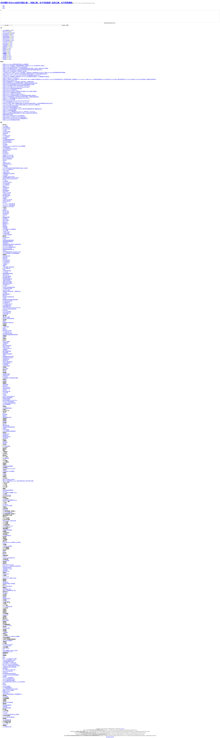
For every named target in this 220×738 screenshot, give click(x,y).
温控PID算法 (5, 509)
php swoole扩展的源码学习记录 (9, 660)
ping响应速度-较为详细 (7, 288)
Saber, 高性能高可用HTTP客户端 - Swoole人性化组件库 (14, 681)
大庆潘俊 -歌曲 (6, 326)
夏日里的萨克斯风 (6, 374)
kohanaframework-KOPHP (8, 644)
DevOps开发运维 (6, 40)
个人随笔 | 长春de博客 (7, 234)
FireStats (4, 393)
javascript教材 (5, 126)
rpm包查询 (5, 292)
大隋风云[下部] (6, 573)
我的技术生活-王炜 (6, 150)
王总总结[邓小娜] (6, 194)
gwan (4, 656)
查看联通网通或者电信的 (8, 273)
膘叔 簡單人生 (5, 223)
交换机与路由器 (6, 37)
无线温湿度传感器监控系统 (8, 240)
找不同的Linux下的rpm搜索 (8, 206)
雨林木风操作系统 (6, 388)
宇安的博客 (5, 218)
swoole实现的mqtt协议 (7, 726)
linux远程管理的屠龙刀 (7, 408)
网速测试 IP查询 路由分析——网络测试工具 (12, 291)
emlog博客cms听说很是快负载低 (9, 402)
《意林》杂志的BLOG (7, 348)
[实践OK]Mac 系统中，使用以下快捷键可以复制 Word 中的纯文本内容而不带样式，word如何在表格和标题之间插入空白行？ (28, 103)
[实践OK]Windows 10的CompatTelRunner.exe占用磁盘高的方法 (15, 118)
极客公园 (4, 597)
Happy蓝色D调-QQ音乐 (7, 333)
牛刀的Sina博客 (6, 429)
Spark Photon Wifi (6, 571)
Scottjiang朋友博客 (6, 446)
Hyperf (4, 682)
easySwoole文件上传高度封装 (8, 717)
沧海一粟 (4, 202)
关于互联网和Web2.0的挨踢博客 (9, 229)
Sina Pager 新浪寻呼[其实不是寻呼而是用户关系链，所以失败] (15, 168)
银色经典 (4, 57)
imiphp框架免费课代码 (7, 687)
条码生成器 (5, 310)
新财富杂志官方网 (6, 598)
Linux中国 (5, 285)
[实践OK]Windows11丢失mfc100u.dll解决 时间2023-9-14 (14, 94)
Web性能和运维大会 (7, 535)
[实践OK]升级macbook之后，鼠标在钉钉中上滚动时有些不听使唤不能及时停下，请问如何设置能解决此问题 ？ (25, 73)
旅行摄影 (4, 443)
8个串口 (4, 238)
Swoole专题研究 (6, 30)
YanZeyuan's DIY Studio (7, 248)
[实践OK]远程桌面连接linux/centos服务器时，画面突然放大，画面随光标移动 (18, 81)
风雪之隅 (4, 160)
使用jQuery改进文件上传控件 (8, 479)
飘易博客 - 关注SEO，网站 (8, 156)
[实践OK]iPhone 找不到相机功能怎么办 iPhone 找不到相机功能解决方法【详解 (18, 84)
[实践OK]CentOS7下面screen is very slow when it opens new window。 (16, 87)
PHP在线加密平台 (6, 302)
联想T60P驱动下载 (6, 391)
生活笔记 (4, 56)
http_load (4, 179)
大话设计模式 (5, 133)
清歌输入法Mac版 (6, 691)
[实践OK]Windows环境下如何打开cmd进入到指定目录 (13, 115)
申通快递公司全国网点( (7, 353)
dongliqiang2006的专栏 (7, 142)
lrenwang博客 (5, 230)
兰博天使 (4, 428)
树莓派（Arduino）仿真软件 (8, 690)
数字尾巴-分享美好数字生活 (8, 296)
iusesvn (4, 554)
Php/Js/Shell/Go (6, 33)
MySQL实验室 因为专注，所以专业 (10, 148)
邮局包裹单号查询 (6, 277)
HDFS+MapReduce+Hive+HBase (9, 468)
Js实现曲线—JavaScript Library (9, 176)
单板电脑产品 (5, 242)
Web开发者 (5, 214)
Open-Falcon (5, 672)
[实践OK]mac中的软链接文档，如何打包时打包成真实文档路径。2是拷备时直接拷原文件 (21, 96)
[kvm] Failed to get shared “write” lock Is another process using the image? (16, 100)
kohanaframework (6, 601)
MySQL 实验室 (6, 170)
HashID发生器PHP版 (7, 719)
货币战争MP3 (5, 360)
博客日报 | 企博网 (6, 317)
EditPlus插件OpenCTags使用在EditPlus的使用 (12, 542)
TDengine (4, 684)
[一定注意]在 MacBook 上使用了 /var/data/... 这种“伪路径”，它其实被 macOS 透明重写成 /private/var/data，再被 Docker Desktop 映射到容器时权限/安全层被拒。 (34, 72)
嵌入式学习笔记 (6, 212)
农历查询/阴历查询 (6, 398)
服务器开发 (5, 138)
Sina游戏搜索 (5, 364)
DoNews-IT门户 (6, 576)
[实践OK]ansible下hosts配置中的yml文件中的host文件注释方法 (15, 66)
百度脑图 (4, 676)
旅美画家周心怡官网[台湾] (8, 322)
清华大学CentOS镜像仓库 (8, 702)
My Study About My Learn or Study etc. (10, 178)
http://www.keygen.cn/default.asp (9, 396)
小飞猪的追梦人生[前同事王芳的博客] (10, 377)
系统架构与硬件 (6, 36)
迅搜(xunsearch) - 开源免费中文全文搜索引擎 (12, 566)
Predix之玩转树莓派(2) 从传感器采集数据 (11, 253)
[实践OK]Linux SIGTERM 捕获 (9, 99)
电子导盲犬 (5, 151)
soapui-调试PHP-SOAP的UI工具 (9, 669)
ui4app (4, 405)
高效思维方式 (5, 435)
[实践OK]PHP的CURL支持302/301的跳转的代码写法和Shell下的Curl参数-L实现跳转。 (20, 91)
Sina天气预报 (5, 392)
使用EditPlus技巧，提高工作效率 (9, 520)
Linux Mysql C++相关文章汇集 (9, 203)
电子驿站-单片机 (6, 237)
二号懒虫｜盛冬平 (6, 231)
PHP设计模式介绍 (6, 127)
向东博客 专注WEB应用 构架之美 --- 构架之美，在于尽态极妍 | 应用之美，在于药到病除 (36, 3)
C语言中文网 (5, 314)
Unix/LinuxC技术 (6, 32)
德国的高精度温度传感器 (8, 241)
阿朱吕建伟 (5, 593)
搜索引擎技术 (5, 44)
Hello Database (5, 191)
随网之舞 (4, 225)
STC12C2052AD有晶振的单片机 (9, 247)
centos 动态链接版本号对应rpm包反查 (10, 688)
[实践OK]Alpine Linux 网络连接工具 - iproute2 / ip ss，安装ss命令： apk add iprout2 (19, 111)
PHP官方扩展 (5, 614)
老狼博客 (4, 198)
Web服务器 (5, 45)
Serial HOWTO (6, 152)
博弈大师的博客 (6, 425)
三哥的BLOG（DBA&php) (8, 155)
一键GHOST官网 (6, 628)
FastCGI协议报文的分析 (7, 606)
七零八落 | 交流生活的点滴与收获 (9, 308)
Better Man (5, 329)
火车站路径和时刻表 (7, 270)
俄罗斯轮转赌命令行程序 (8, 114)
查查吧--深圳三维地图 (7, 281)
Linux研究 (5, 130)
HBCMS (4, 134)
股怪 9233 (5, 424)
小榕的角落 (5, 706)
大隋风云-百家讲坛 (6, 280)
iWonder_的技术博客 (7, 311)
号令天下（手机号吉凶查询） (9, 401)
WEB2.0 (4, 31)
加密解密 (4, 52)
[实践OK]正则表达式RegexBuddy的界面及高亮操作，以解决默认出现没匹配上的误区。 (20, 83)
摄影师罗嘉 (5, 442)
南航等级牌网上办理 (7, 417)
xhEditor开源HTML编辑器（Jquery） (10, 492)
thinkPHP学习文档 (6, 128)
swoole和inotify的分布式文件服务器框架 (11, 674)
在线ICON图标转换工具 (7, 361)
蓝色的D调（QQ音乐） (7, 330)
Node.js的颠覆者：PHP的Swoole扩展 (10, 650)
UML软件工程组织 (6, 131)
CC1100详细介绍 (6, 136)
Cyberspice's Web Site (7, 495)
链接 (1, 122)
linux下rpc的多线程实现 (7, 512)
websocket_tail (5, 711)
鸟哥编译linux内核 (6, 162)
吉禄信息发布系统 (6, 363)
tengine (4, 657)
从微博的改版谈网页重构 (8, 466)
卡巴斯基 (4, 380)
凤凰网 (4, 337)
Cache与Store (5, 42)
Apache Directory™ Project (8, 525)
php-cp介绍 (5, 713)
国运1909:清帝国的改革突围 (8, 318)
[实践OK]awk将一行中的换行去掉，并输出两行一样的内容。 (15, 71)
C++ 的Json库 (5, 272)
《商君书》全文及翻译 (7, 546)
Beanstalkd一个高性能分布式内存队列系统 (11, 665)
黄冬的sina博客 (6, 219)
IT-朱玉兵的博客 (6, 233)
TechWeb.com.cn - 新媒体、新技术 (9, 578)
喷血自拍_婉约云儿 (7, 436)
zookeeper (4, 556)
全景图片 (4, 474)
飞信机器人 (5, 264)
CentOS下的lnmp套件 (7, 645)
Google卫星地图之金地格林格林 (9, 431)
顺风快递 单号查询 (6, 195)
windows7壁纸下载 (6, 268)
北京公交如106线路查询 (7, 640)
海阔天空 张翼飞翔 (6, 201)
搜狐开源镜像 (5, 384)
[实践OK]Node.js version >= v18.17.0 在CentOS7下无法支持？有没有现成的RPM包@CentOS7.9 (21, 75)
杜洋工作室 (5, 189)
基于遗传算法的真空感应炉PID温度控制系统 (12, 244)
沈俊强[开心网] (6, 375)
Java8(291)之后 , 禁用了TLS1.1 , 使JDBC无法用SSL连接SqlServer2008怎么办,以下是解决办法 (21, 104)
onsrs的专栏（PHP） (7, 135)
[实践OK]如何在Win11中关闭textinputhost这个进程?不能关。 (15, 117)
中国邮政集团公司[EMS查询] (8, 173)
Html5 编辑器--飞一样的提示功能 (9, 662)
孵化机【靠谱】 (6, 620)
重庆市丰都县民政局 (7, 351)
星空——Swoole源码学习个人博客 (9, 658)
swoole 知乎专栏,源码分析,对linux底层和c (11, 714)
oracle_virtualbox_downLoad (8, 157)
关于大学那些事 (6, 560)
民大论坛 (4, 371)
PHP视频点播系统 (6, 147)
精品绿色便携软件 (6, 294)
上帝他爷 (4, 209)
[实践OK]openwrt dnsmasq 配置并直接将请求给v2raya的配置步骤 (15, 64)
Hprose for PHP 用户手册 (7, 671)
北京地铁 (4, 344)
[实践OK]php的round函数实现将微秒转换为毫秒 (12, 88)
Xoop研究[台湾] (6, 262)
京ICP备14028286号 (110, 736)
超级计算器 (5, 668)
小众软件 (4, 298)
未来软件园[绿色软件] (7, 140)
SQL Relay (5, 143)
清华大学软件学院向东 (7, 586)
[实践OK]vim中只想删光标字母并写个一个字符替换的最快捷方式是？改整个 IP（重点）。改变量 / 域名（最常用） (26, 68)
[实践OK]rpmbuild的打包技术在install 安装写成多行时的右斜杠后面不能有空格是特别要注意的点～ (22, 69)
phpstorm (4, 543)
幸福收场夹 (5, 226)
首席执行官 (5, 258)
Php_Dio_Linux (6, 153)
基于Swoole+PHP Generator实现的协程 (10, 664)
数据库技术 (5, 46)
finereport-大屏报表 (6, 686)
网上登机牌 (5, 414)
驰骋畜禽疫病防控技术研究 (8, 356)
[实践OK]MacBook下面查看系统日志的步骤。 (12, 92)
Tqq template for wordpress (8, 357)
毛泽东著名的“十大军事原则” (9, 471)
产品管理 (4, 55)
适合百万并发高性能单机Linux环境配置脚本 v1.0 (12, 694)
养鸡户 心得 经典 (6, 341)
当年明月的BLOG (6, 284)
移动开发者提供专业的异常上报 (9, 673)
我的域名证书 (5, 582)
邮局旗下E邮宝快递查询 (7, 397)
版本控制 (4, 49)
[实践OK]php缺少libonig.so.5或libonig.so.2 (11, 77)
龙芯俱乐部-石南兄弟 (7, 567)
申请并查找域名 (6, 190)
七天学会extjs (5, 504)
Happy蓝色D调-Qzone (7, 331)
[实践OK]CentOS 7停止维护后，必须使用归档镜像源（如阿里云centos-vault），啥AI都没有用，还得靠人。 (24, 65)
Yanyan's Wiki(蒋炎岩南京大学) (9, 557)
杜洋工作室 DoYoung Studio (8, 564)
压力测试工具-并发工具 (7, 300)
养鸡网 (4, 355)
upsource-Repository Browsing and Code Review (12, 307)
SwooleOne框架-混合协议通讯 (9, 680)
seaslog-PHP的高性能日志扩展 (9, 679)
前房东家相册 (5, 352)
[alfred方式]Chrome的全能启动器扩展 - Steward (12, 107)
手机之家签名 (5, 368)
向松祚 (4, 551)
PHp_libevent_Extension (7, 625)
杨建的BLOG (5, 222)
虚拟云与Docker (6, 38)
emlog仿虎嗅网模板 (6, 404)
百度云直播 (5, 570)
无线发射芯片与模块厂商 (8, 245)
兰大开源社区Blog (6, 261)
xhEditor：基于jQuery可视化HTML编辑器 (11, 636)
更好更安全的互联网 (7, 707)
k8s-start (4, 683)
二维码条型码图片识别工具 (8, 661)
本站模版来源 (5, 342)
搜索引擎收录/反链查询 (7, 283)
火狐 (4, 161)
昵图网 (4, 321)
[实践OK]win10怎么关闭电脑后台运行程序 (11, 119)
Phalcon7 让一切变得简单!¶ (8, 677)
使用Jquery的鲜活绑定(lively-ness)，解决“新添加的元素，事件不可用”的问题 (18, 480)
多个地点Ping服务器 (7, 276)
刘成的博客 (5, 227)
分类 (1, 27)
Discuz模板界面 (6, 458)
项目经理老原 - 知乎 (7, 589)
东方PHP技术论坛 (6, 260)
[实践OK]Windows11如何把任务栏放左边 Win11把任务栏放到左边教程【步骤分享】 (19, 95)
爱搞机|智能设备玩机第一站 (8, 249)
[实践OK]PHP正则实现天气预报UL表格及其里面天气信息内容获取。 (17, 85)
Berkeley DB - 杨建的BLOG (8, 169)
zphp (4, 649)
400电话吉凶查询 (6, 365)
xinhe (4, 215)
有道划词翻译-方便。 (7, 306)
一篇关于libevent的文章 (7, 199)
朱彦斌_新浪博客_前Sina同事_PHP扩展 (10, 177)
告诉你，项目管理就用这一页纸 (9, 590)
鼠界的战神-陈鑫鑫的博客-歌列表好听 (10, 334)
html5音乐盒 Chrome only (8, 303)
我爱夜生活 (5, 165)
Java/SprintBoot (6, 34)
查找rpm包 (5, 295)
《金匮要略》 (5, 632)
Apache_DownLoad (6, 387)
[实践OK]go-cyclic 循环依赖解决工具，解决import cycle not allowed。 (16, 98)
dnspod (4, 269)
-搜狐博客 (5, 166)
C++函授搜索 (5, 181)
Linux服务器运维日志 (7, 305)
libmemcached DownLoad (7, 651)
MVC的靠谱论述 (6, 184)
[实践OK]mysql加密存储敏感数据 (9, 110)
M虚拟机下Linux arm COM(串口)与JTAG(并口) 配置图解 (14, 146)
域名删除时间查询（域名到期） (9, 583)
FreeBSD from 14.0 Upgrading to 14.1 (10, 80)
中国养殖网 (5, 349)
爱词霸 (4, 265)
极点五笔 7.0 (5, 386)
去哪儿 (4, 413)
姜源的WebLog (6, 210)
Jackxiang (122, 728)
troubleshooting (5, 41)
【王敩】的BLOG (6, 172)
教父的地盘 (5, 257)
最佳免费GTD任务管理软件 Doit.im (10, 500)
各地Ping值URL (6, 274)
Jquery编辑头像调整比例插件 (8, 139)
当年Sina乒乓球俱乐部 (7, 158)
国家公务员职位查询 (7, 345)
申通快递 (4, 421)
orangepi (4, 250)
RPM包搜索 (5, 144)
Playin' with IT (5, 221)
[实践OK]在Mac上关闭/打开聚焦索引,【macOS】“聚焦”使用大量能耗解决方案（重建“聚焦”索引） (22, 108)
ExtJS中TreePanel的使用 (7, 505)
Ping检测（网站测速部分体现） (9, 287)
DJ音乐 (4, 328)
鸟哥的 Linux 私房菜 (7, 192)
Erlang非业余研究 (6, 183)
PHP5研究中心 (6, 196)
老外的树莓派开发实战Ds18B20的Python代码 (12, 251)
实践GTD (5, 186)
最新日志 (1, 61)
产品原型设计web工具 (7, 568)
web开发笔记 (5, 174)
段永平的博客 (5, 696)
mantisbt (4, 654)
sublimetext (5, 491)
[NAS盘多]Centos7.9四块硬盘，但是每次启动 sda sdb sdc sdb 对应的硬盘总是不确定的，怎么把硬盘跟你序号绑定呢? (26, 76)
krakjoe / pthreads (6, 648)
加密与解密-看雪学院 (7, 705)
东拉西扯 (4, 59)
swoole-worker (5, 692)
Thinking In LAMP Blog (7, 182)
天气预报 (4, 389)
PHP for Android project (7, 164)
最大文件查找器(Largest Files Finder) (10, 400)
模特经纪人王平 (6, 433)
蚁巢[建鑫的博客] (6, 217)
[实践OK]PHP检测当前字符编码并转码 (10, 106)
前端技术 (4, 48)
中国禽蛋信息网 (6, 359)
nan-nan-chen (5, 376)
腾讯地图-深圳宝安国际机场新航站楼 (10, 299)
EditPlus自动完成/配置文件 (8, 490)
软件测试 (4, 50)
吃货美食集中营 (6, 187)
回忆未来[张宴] (6, 213)
